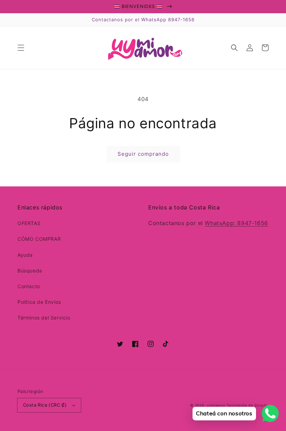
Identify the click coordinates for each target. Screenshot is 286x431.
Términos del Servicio (43, 318)
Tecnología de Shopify (248, 405)
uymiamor (216, 405)
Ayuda (25, 255)
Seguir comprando (143, 154)
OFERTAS (28, 223)
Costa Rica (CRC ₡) (45, 405)
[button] (21, 47)
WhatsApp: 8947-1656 (236, 223)
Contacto (28, 286)
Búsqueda (29, 271)
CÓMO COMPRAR (39, 239)
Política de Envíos (39, 302)
